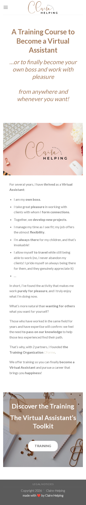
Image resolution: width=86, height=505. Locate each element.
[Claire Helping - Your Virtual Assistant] (43, 7)
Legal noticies (43, 484)
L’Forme (49, 352)
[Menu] (5, 7)
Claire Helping (54, 495)
